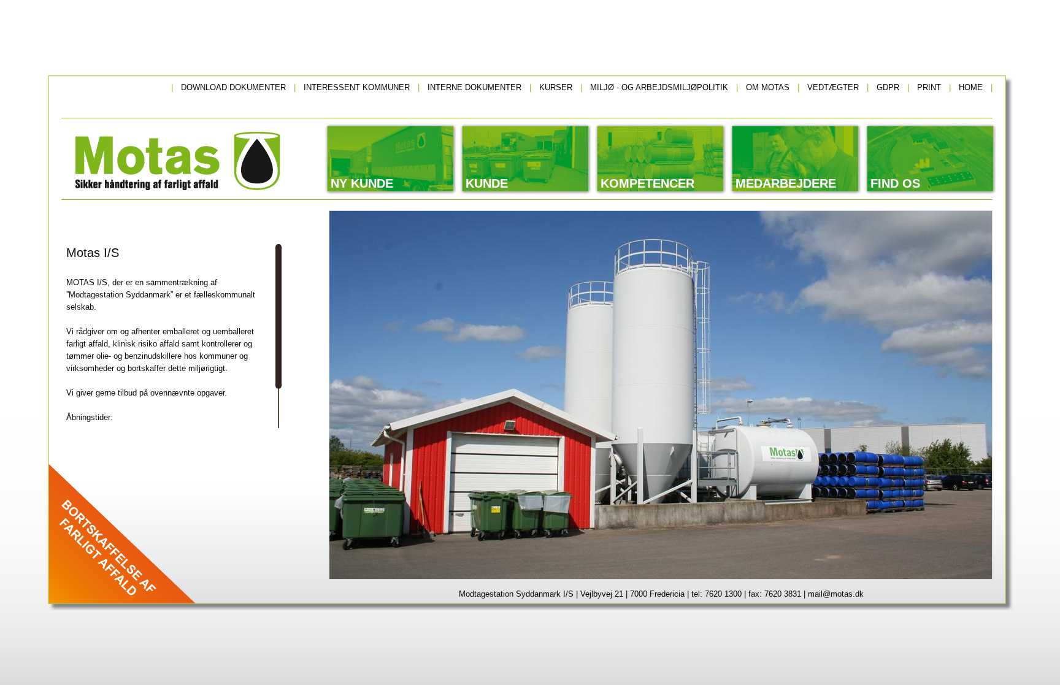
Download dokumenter (233, 87)
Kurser (555, 87)
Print (929, 87)
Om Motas (767, 87)
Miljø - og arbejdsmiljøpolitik (659, 87)
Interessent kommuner (357, 87)
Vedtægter (833, 87)
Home (971, 87)
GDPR (888, 87)
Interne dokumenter (474, 87)
